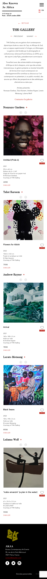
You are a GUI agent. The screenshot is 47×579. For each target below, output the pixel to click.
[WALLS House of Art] (31, 36)
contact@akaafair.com (13, 558)
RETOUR (25, 23)
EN (43, 10)
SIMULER (6, 185)
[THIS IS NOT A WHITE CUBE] (18, 36)
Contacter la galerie (23, 100)
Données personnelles (24, 574)
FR (39, 10)
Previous (21, 112)
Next (26, 112)
